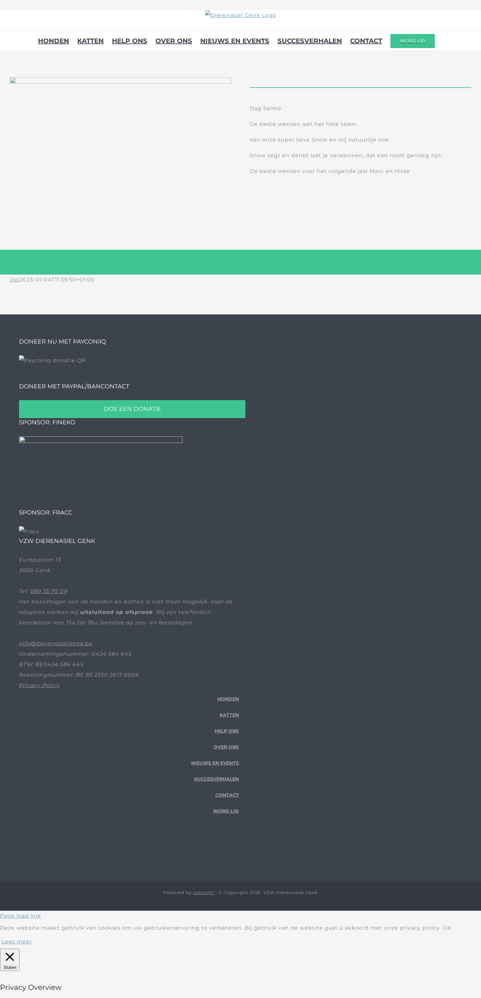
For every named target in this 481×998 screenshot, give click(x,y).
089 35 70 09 (48, 591)
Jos (14, 280)
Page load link (20, 916)
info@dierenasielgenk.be (56, 643)
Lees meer (17, 942)
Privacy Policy (39, 685)
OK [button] (447, 928)
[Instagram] (236, 847)
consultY (203, 892)
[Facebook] (216, 847)
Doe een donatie (132, 409)
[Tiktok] (226, 847)
